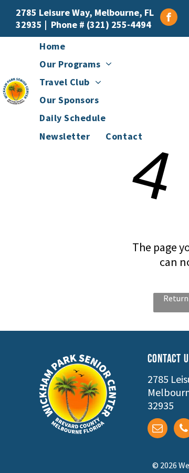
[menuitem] (52, 46)
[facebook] (168, 18)
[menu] (173, 29)
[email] (157, 429)
